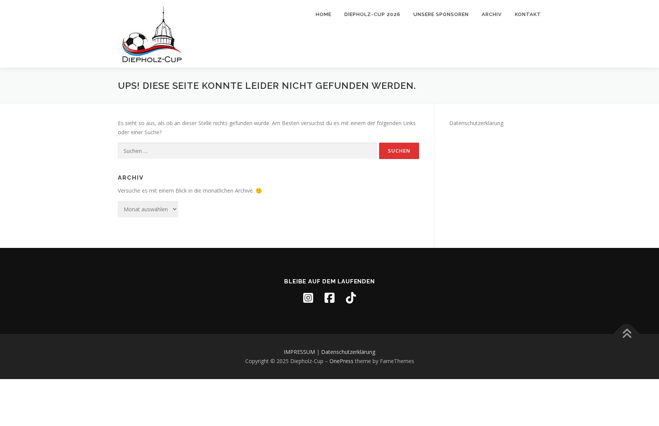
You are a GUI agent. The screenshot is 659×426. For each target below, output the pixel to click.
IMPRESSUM (299, 351)
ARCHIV (492, 14)
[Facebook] (329, 298)
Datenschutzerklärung (476, 123)
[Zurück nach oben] (626, 334)
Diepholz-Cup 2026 (372, 14)
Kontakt (528, 14)
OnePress (342, 361)
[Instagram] (308, 298)
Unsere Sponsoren (441, 14)
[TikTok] (351, 298)
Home (323, 14)
